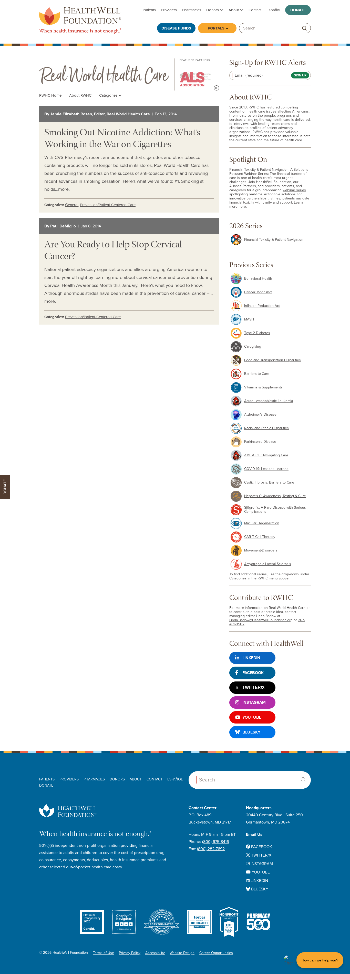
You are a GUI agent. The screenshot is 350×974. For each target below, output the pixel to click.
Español (273, 10)
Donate (298, 10)
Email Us (254, 834)
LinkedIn (251, 657)
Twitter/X (253, 687)
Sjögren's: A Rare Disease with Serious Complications (275, 509)
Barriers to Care (256, 373)
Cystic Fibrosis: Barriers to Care (269, 482)
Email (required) (249, 75)
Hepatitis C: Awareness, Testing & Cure (275, 496)
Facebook (253, 672)
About (234, 10)
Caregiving (252, 346)
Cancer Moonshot (258, 292)
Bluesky (251, 732)
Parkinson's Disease (260, 441)
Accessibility (155, 953)
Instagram (254, 702)
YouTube (251, 717)
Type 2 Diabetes (257, 333)
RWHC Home (50, 95)
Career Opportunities (216, 953)
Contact (255, 10)
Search (303, 779)
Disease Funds (176, 28)
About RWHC (80, 95)
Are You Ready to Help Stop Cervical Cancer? (113, 251)
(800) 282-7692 (211, 848)
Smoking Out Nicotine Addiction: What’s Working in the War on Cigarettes (122, 139)
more (63, 189)
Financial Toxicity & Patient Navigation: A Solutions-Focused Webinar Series (269, 171)
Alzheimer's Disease (260, 414)
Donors (212, 10)
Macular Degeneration (261, 523)
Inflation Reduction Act (262, 306)
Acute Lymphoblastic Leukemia (268, 401)
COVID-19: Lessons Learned (266, 469)
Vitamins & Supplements (263, 387)
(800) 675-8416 (215, 841)
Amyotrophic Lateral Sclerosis (267, 564)
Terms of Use (103, 953)
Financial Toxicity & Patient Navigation (273, 239)
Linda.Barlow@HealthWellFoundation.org (261, 620)
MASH (249, 319)
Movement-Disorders (260, 550)
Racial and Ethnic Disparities (266, 428)
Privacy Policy (129, 953)
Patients (149, 10)
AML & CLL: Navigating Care (266, 455)
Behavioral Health (258, 278)
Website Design (182, 953)
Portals (216, 28)
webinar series (294, 190)
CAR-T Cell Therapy (259, 537)
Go (304, 28)
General (71, 205)
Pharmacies (191, 10)
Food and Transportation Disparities (272, 360)
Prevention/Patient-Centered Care (108, 205)
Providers (169, 10)
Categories (108, 95)
